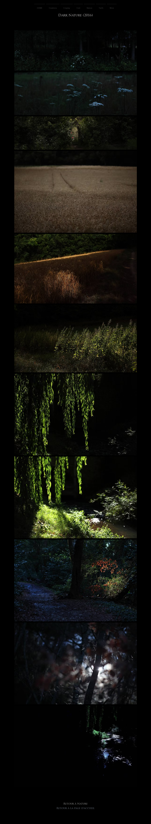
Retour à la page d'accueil (75, 808)
